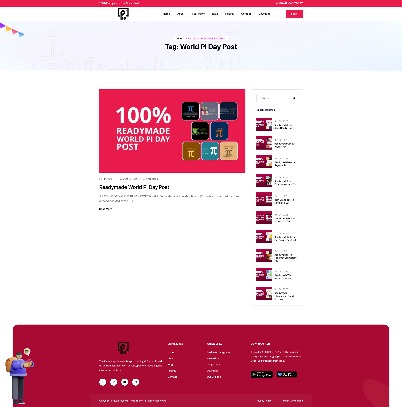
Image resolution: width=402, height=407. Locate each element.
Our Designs (214, 377)
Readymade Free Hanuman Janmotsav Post (285, 257)
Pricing (229, 13)
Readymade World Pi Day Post (134, 187)
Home (166, 13)
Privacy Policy (264, 400)
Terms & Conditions (292, 400)
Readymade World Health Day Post (283, 277)
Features (197, 13)
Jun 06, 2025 (281, 121)
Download (264, 13)
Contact (246, 13)
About (181, 13)
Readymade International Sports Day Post (284, 296)
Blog (215, 13)
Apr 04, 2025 (281, 158)
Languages (213, 364)
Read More (105, 209)
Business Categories (218, 352)
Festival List (213, 358)
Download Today (291, 3)
